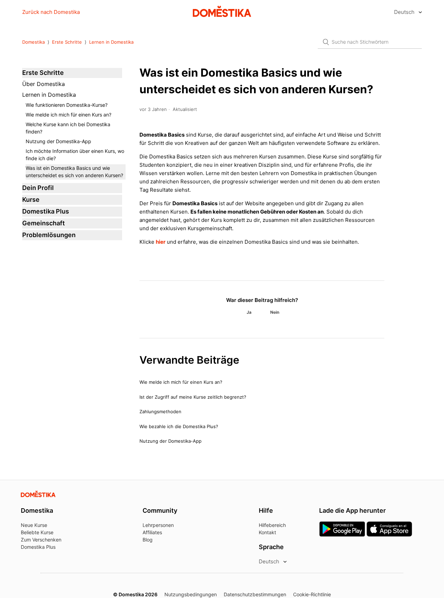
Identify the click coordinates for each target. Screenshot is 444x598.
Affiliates (152, 532)
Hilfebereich (272, 525)
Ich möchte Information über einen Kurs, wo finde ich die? (75, 154)
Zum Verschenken (41, 540)
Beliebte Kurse (37, 532)
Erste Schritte (67, 42)
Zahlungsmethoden (160, 411)
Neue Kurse (34, 525)
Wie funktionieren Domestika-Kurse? (67, 105)
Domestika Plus (45, 211)
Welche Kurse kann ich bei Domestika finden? (68, 128)
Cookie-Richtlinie (312, 594)
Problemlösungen (49, 235)
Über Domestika (43, 83)
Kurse (31, 199)
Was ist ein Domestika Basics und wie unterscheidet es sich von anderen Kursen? (74, 171)
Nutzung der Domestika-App (58, 141)
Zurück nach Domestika (51, 12)
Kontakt (267, 532)
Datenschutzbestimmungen (255, 594)
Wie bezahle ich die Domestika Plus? (178, 426)
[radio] (249, 312)
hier (160, 242)
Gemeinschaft (43, 223)
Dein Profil (38, 187)
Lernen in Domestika (111, 42)
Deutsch (405, 12)
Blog (148, 540)
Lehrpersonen (158, 525)
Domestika (33, 42)
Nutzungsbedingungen (190, 594)
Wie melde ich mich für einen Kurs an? (68, 115)
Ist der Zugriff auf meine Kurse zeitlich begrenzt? (192, 397)
